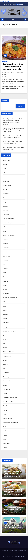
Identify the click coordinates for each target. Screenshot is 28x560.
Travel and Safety (8, 402)
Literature (6, 322)
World (4, 439)
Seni (4, 368)
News (4, 335)
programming (7, 356)
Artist (4, 173)
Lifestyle (5, 318)
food (4, 273)
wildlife (5, 431)
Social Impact (7, 377)
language (5, 314)
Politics (5, 347)
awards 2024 (7, 185)
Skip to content (4, 1)
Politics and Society (9, 352)
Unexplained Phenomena (10, 422)
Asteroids (5, 177)
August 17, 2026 (10, 476)
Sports (5, 385)
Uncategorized (7, 418)
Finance (5, 268)
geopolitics (6, 281)
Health (5, 285)
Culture (5, 231)
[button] (22, 19)
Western (5, 427)
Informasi (6, 293)
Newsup (24, 550)
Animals (5, 164)
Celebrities (6, 214)
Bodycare (6, 202)
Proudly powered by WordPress (10, 550)
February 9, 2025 (9, 72)
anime (4, 168)
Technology (6, 389)
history (5, 289)
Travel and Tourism (9, 406)
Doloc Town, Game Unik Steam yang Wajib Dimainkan (12, 527)
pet (4, 343)
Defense (5, 243)
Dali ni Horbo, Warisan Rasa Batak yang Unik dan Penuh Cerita (14, 509)
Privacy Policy (10, 556)
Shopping (6, 372)
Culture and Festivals (9, 235)
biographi (5, 193)
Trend (4, 414)
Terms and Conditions (20, 556)
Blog (4, 198)
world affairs (6, 443)
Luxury (5, 327)
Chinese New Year (8, 218)
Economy (5, 248)
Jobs (4, 302)
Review (5, 360)
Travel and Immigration (10, 397)
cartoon (5, 210)
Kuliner (5, 310)
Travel (5, 393)
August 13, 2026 (10, 512)
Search (5, 100)
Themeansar (15, 552)
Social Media (6, 381)
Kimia (4, 306)
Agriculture (6, 160)
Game (4, 277)
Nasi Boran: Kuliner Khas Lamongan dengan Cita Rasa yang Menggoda (12, 66)
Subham (20, 476)
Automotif (6, 181)
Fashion (5, 260)
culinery (5, 61)
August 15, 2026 (10, 494)
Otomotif (5, 339)
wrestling (5, 447)
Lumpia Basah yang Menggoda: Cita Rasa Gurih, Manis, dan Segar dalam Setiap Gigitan (14, 129)
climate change (7, 223)
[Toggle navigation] (13, 19)
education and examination (11, 252)
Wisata (5, 435)
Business (5, 206)
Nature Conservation (9, 331)
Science (5, 364)
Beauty (5, 189)
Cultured (5, 239)
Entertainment (7, 256)
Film (4, 264)
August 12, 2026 (10, 530)
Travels (5, 410)
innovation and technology (11, 297)
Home (4, 556)
